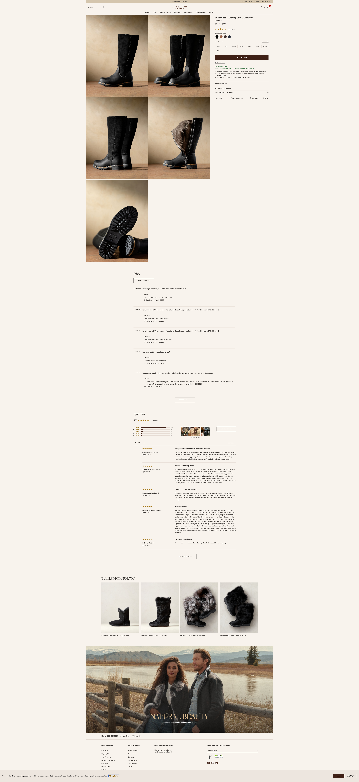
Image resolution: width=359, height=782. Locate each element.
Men (155, 12)
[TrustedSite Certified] (219, 756)
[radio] (216, 36)
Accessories (188, 12)
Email (266, 98)
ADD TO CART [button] (242, 57)
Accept (338, 776)
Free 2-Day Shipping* (221, 66)
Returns (184, 2)
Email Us (137, 736)
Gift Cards (104, 763)
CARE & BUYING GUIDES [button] (223, 88)
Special (211, 12)
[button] (261, 7)
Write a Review (226, 429)
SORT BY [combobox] (231, 443)
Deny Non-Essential (350, 776)
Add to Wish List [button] (220, 63)
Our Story (244, 2)
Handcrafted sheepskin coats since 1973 (179, 723)
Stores (250, 2)
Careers (130, 766)
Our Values (131, 757)
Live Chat (126, 736)
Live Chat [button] (255, 98)
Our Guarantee (132, 760)
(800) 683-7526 (265, 2)
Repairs (103, 770)
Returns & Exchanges (108, 760)
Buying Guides (132, 763)
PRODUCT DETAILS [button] (221, 83)
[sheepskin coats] (179, 689)
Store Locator (132, 754)
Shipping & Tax (105, 754)
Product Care (105, 766)
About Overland (132, 751)
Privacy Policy (113, 776)
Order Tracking (106, 757)
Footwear (177, 12)
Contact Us (104, 751)
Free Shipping (176, 2)
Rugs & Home (200, 12)
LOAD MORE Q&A (185, 400)
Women (147, 12)
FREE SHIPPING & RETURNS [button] (224, 92)
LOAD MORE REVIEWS (185, 556)
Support (256, 2)
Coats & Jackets (165, 12)
